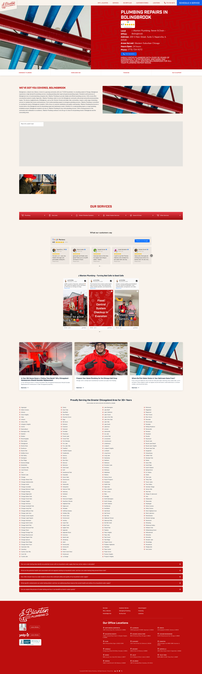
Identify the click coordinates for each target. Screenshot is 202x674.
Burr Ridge (24, 460)
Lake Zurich (107, 424)
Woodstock (149, 544)
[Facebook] (119, 671)
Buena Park (24, 451)
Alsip (22, 417)
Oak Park (106, 515)
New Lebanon (108, 489)
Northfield (107, 508)
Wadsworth (149, 499)
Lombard (106, 451)
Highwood (65, 506)
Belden (23, 436)
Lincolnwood (107, 441)
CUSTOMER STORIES (142, 3)
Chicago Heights (25, 501)
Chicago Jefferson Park (27, 511)
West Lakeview (150, 513)
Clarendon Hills (25, 547)
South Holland (149, 467)
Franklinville (66, 453)
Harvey (65, 496)
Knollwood (66, 554)
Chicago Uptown (25, 540)
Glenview (65, 465)
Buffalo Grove (25, 453)
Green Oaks (66, 477)
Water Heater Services (112, 215)
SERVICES (116, 3)
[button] (189, 3)
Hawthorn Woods (67, 501)
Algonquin (24, 407)
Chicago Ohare (25, 530)
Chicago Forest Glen (26, 499)
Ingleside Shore (67, 532)
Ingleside (65, 530)
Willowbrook (149, 532)
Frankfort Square (67, 451)
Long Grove (107, 453)
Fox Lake (65, 443)
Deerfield (65, 412)
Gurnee (65, 482)
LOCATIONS (156, 3)
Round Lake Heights (151, 446)
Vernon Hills (149, 489)
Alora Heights (25, 414)
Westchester (149, 515)
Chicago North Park (26, 525)
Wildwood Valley (150, 525)
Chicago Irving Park (26, 508)
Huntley (65, 520)
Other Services (164, 215)
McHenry (106, 467)
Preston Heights (108, 554)
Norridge (106, 496)
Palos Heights (108, 532)
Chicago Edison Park (26, 496)
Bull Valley (24, 455)
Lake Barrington (108, 407)
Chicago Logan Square (27, 518)
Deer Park (65, 410)
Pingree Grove (108, 542)
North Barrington (108, 499)
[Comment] (120, 328)
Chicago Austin (25, 484)
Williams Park (149, 527)
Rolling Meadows (150, 426)
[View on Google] (54, 250)
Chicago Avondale (26, 487)
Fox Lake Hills (66, 446)
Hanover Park (66, 489)
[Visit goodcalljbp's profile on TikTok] (66, 281)
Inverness (65, 535)
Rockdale (148, 424)
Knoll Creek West (67, 552)
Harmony (65, 491)
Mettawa (106, 470)
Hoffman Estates (67, 511)
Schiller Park (149, 455)
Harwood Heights (67, 499)
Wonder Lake (149, 540)
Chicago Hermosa (26, 503)
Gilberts (65, 458)
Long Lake (107, 455)
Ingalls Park (66, 527)
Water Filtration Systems (86, 215)
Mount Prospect (108, 479)
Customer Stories (124, 608)
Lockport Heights (109, 448)
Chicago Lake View (26, 513)
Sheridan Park (149, 458)
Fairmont (65, 429)
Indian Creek (66, 525)
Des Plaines (66, 414)
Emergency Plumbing (124, 610)
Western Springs (150, 518)
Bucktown (24, 448)
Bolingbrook (24, 443)
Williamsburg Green (151, 530)
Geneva (65, 455)
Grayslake (65, 475)
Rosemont (148, 439)
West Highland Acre (151, 511)
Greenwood (66, 479)
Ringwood (148, 412)
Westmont (149, 520)
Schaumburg (149, 453)
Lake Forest (107, 414)
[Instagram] (117, 671)
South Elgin (149, 465)
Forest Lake (66, 436)
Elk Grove (65, 422)
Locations (140, 613)
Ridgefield (148, 410)
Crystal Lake (24, 556)
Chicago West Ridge (26, 542)
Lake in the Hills (108, 417)
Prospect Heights (109, 556)
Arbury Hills (24, 422)
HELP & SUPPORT (176, 72)
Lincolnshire (107, 439)
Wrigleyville (149, 547)
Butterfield (24, 465)
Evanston (65, 426)
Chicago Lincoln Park (138, 634)
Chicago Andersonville (27, 482)
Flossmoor (65, 434)
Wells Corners (149, 508)
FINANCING (126, 72)
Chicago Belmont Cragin (27, 489)
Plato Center (107, 549)
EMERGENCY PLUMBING (25, 72)
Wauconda (148, 501)
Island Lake (66, 537)
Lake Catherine (108, 412)
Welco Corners (150, 506)
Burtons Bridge (25, 463)
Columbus (23, 549)
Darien (64, 407)
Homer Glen (66, 515)
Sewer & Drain (137, 215)
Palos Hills (107, 535)
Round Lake (149, 441)
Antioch (23, 419)
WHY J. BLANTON (103, 3)
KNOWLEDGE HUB (75, 72)
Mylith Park (107, 484)
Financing (140, 610)
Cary (22, 472)
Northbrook (107, 506)
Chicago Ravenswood (27, 535)
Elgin (64, 419)
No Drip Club (122, 613)
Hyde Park (65, 523)
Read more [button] (55, 261)
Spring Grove (149, 470)
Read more (24, 387)
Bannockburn (24, 429)
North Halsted (108, 503)
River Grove (149, 417)
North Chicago (108, 501)
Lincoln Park (107, 436)
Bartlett (23, 434)
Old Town (106, 525)
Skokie (147, 460)
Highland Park (66, 503)
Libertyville (107, 431)
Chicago (23, 477)
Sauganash (148, 451)
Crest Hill (23, 554)
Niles (105, 494)
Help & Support (142, 608)
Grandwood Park (67, 472)
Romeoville (149, 429)
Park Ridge (107, 540)
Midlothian (107, 472)
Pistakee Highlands (109, 544)
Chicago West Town (26, 544)
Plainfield (106, 547)
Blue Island (24, 441)
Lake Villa (106, 422)
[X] (121, 671)
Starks (147, 475)
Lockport (106, 446)
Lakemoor (107, 426)
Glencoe (65, 463)
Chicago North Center (27, 523)
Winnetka (148, 537)
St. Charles (148, 472)
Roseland (148, 434)
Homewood (66, 518)
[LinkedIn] (115, 671)
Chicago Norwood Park (27, 527)
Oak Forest (107, 513)
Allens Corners (25, 410)
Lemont (106, 429)
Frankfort (65, 448)
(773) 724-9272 (135, 49)
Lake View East (108, 419)
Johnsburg (65, 540)
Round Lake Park (150, 448)
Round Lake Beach (151, 443)
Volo (147, 496)
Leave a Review (35, 627)
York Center (149, 549)
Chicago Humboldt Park (27, 506)
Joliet (64, 542)
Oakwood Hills (108, 520)
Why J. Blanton (107, 610)
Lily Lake (106, 434)
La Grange (65, 556)
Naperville (107, 487)
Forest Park (66, 439)
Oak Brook (107, 511)
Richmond (148, 407)
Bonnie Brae (24, 446)
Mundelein (107, 482)
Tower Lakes (149, 482)
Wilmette (148, 535)
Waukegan (148, 503)
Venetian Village (150, 487)
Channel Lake (24, 475)
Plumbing (27, 215)
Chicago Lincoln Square (27, 515)
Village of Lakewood (151, 494)
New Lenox (107, 491)
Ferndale (65, 431)
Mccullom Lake (108, 465)
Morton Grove (108, 477)
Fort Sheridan (66, 441)
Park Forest (107, 537)
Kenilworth (66, 547)
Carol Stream (24, 470)
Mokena (106, 475)
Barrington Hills (25, 431)
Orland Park (107, 527)
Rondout (148, 431)
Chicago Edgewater (26, 494)
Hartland (65, 494)
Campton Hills (25, 467)
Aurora (23, 426)
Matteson (106, 463)
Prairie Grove (107, 552)
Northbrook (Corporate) (112, 627)
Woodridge (149, 542)
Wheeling (148, 523)
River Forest (149, 414)
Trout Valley (149, 484)
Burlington (24, 458)
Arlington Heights (26, 424)
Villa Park (148, 491)
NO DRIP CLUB (127, 3)
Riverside (148, 419)
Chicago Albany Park (26, 479)
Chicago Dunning (25, 491)
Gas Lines (54, 215)
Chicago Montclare (26, 520)
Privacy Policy (110, 671)
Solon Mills (149, 463)
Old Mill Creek (108, 523)
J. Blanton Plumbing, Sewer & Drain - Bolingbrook (149, 32)
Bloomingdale (25, 439)
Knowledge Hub (107, 613)
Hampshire (65, 487)
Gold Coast (66, 467)
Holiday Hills (66, 513)
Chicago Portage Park (27, 532)
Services (105, 608)
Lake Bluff (107, 410)
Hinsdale (65, 508)
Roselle (148, 436)
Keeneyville (66, 544)
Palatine (106, 530)
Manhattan (107, 458)
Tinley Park (149, 479)
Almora (23, 412)
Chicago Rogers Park (26, 537)
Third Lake (148, 477)
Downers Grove (67, 417)
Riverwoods (149, 422)
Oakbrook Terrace (109, 518)
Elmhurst (65, 424)
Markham (106, 460)
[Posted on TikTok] (85, 281)
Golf (64, 470)
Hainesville (66, 484)
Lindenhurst (107, 443)
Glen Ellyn (65, 460)
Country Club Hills (26, 552)
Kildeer (65, 549)
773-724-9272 (170, 3)
